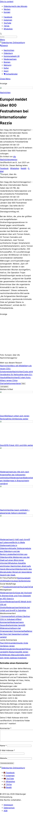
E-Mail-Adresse (7, 750)
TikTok (6, 26)
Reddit (23, 168)
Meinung (7, 65)
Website (3, 758)
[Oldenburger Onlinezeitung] (12, 768)
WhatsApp (8, 29)
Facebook (8, 17)
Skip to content (6, 1)
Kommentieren (14, 383)
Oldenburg (8, 53)
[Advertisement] (16, 334)
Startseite (4, 383)
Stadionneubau (11, 581)
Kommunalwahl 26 (11, 56)
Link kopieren (4, 386)
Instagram (8, 20)
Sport (6, 71)
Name (3, 746)
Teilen (23, 383)
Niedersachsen (10, 59)
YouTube (7, 23)
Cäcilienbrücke (24, 581)
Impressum (8, 805)
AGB (5, 811)
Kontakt (7, 12)
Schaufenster (12, 74)
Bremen (7, 62)
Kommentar (5, 728)
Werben (7, 9)
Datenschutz (9, 808)
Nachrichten (9, 50)
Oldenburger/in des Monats (15, 6)
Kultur (6, 68)
